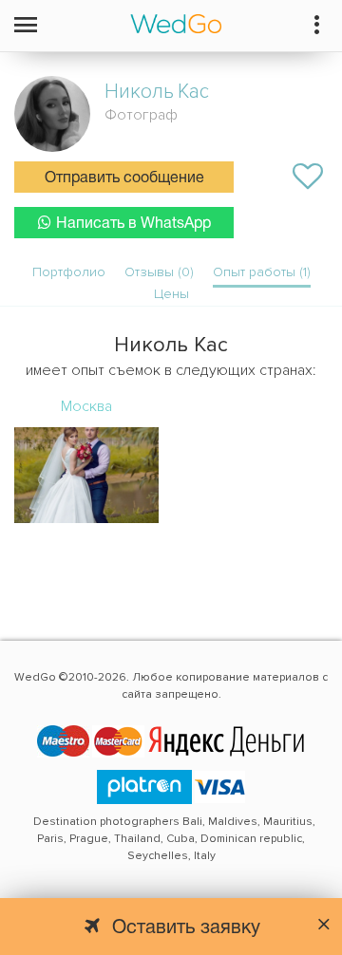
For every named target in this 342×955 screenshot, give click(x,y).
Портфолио (68, 272)
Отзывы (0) (159, 272)
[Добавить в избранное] (308, 176)
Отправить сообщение (124, 178)
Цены (171, 294)
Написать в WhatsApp (133, 224)
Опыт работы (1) (262, 272)
